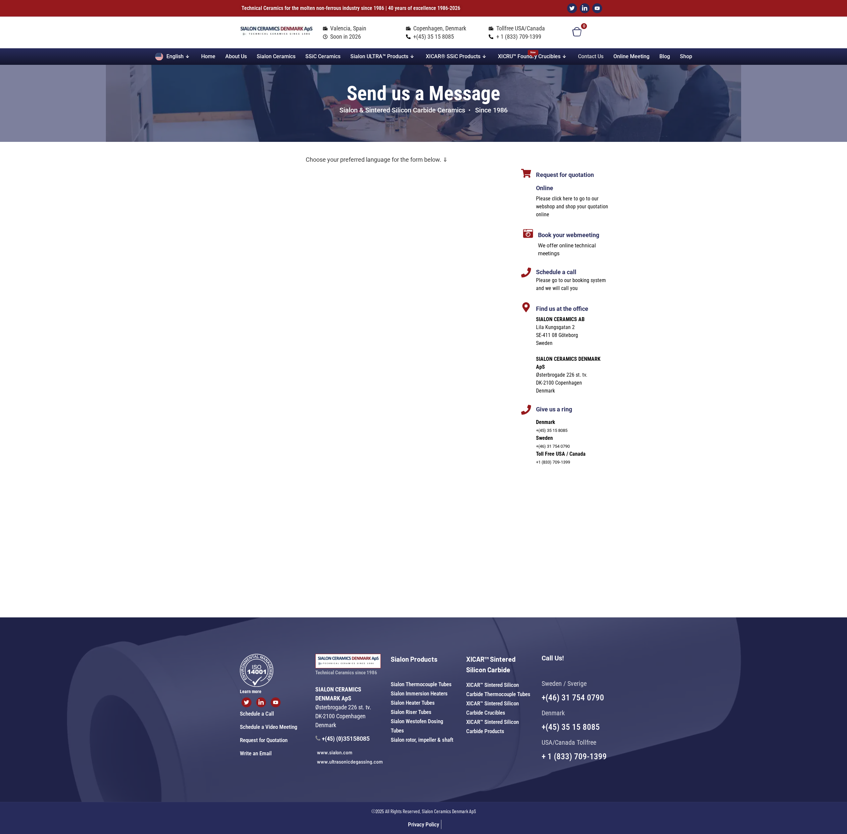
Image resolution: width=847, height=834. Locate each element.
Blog (664, 56)
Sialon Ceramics (276, 56)
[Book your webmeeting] (528, 233)
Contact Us (590, 56)
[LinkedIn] (585, 8)
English (175, 56)
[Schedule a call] (526, 272)
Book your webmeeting (568, 234)
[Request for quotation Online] (526, 173)
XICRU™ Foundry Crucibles (529, 55)
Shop (686, 56)
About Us (236, 56)
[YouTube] (597, 8)
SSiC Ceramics (322, 56)
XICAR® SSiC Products (453, 56)
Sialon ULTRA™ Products (379, 56)
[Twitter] (572, 8)
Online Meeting (631, 56)
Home (208, 56)
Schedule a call (556, 272)
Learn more (250, 691)
